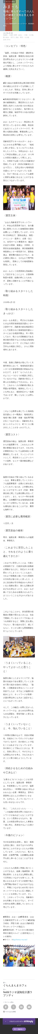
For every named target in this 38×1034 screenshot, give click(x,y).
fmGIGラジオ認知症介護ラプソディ (17, 994)
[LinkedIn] (21, 1007)
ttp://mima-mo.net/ (20, 939)
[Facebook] (5, 1007)
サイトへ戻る (10, 2)
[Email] (29, 1007)
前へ (4, 982)
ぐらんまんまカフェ (15, 985)
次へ (4, 989)
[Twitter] (13, 1007)
